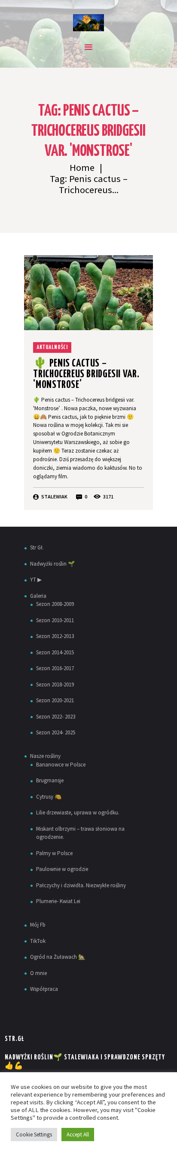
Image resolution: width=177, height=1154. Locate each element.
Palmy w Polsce (54, 853)
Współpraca (44, 989)
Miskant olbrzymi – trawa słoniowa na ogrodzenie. (80, 833)
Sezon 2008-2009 (55, 604)
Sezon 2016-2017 (55, 668)
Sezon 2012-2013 (55, 636)
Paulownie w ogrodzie (62, 869)
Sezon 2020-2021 (55, 700)
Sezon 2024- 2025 (55, 732)
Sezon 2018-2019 (55, 684)
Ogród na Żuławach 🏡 (57, 956)
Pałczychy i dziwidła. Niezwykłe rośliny (81, 885)
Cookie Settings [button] (34, 1134)
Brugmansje (50, 780)
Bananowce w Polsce (60, 764)
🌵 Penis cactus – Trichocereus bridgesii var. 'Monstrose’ (86, 374)
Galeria (38, 595)
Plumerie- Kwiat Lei (58, 901)
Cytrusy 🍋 (48, 796)
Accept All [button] (78, 1134)
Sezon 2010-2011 (55, 620)
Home (82, 167)
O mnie (38, 973)
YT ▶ (36, 579)
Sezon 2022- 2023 (55, 716)
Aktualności (52, 347)
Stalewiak (54, 496)
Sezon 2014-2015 (55, 652)
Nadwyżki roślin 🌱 (52, 563)
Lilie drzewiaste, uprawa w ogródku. (77, 812)
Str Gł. (37, 547)
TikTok (38, 941)
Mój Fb (38, 924)
